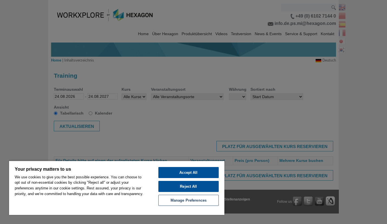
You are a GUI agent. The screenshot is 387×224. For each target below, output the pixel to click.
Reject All (188, 186)
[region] (116, 187)
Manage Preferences (189, 200)
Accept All (188, 172)
